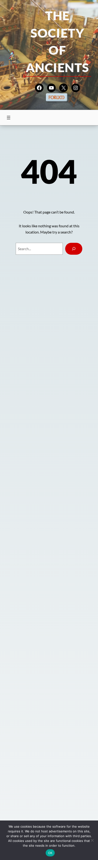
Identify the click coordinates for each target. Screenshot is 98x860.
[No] (92, 840)
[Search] (73, 249)
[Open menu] (8, 117)
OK (50, 853)
